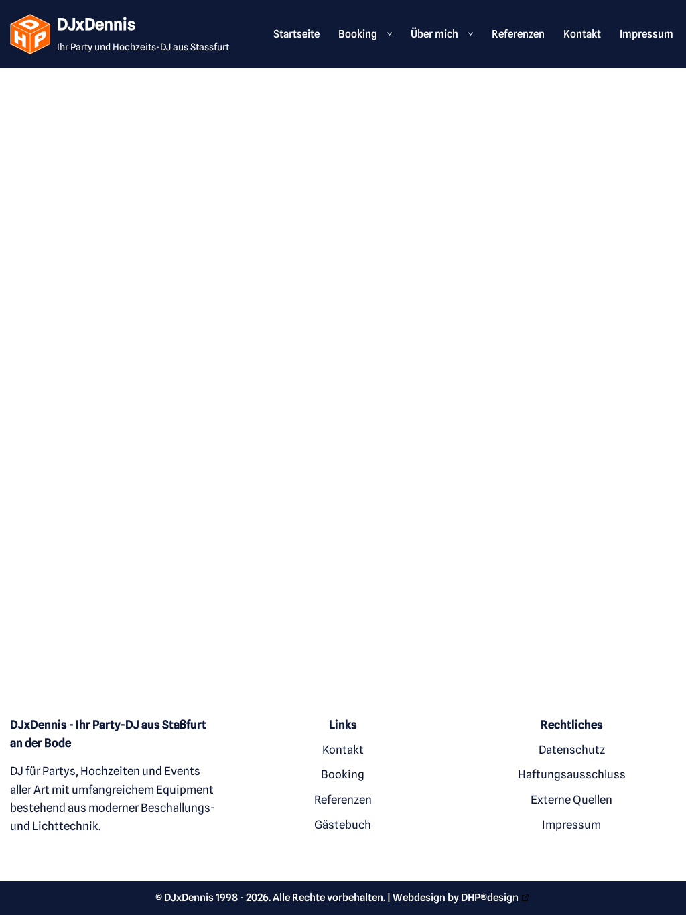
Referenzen (518, 33)
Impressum (646, 33)
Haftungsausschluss (572, 775)
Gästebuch (342, 824)
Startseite (296, 33)
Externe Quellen (571, 799)
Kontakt (582, 33)
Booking (342, 775)
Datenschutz (572, 750)
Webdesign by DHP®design (456, 898)
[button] (386, 33)
